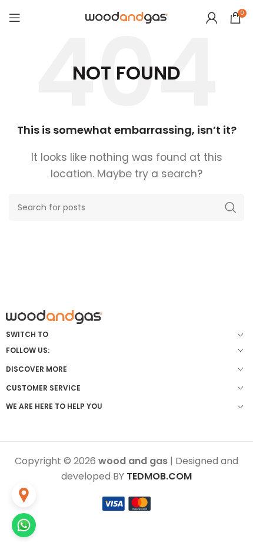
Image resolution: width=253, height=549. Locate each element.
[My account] (212, 17)
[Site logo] (126, 17)
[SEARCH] (230, 207)
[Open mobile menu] (14, 17)
